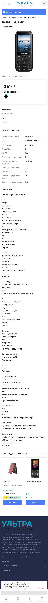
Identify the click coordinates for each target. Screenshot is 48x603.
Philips (19, 17)
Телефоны (12, 17)
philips (5, 122)
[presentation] (39, 454)
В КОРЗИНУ (24, 593)
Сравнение (8, 27)
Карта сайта (30, 557)
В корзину (12, 502)
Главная (4, 17)
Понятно (40, 588)
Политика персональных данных (13, 557)
